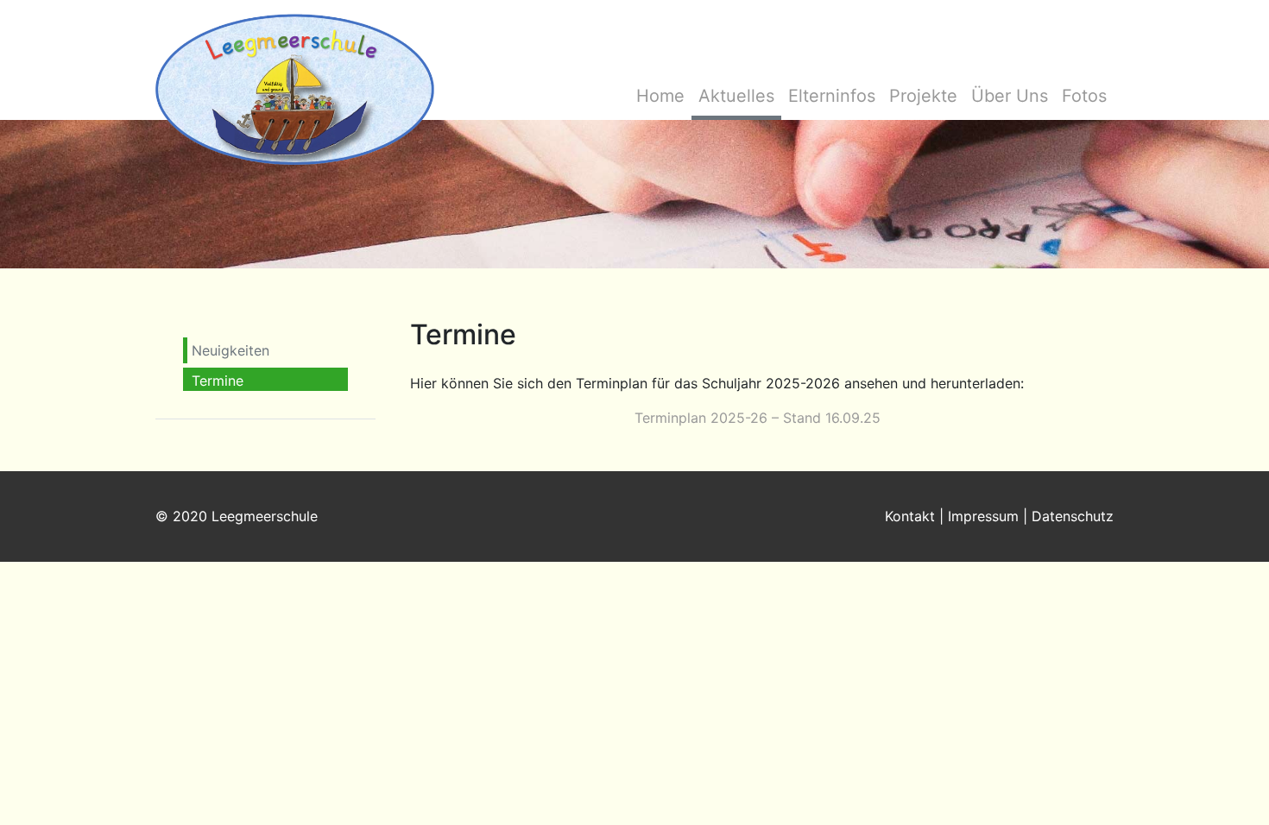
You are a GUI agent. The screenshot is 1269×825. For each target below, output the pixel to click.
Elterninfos (831, 95)
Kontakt (910, 516)
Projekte (923, 95)
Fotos (1084, 95)
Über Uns (1009, 95)
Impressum (983, 516)
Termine (217, 380)
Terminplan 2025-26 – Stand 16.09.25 (757, 417)
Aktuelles (736, 95)
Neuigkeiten (230, 350)
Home (660, 95)
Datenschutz (1073, 516)
